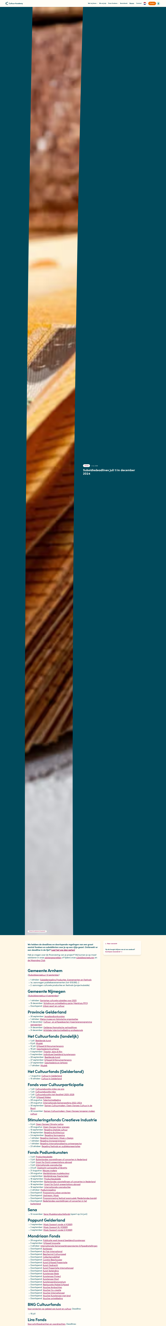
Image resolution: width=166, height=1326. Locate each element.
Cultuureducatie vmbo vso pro (49, 1089)
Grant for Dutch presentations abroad (54, 1162)
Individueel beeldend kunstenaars (59, 1055)
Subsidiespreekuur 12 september (43, 975)
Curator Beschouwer (52, 1260)
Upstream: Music (51, 1196)
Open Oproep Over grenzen (56, 1127)
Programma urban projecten (56, 1193)
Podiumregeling (48, 1190)
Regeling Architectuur (54, 1133)
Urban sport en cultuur (53, 1006)
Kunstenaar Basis (51, 1274)
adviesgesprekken (53, 958)
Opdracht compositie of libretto (52, 1168)
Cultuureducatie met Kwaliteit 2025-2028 (54, 1095)
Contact (139, 3)
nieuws (86, 465)
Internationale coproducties (49, 1165)
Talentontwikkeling (52, 1100)
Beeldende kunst (43, 1041)
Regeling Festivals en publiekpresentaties (61, 1147)
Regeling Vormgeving (55, 1136)
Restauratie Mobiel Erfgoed (56, 1285)
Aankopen (47, 1249)
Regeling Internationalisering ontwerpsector (61, 1144)
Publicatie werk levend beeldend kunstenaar (64, 1241)
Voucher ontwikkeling (53, 1299)
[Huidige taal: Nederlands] (145, 3)
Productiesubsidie (44, 1157)
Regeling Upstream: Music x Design (56, 1138)
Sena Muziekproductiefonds (57, 1214)
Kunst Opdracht (50, 1265)
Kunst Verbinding (51, 1271)
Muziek (39, 1044)
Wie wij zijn (102, 3)
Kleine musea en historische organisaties (59, 1019)
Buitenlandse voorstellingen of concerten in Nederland (61, 1160)
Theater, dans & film (52, 1052)
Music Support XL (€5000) (55, 1227)
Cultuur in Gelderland (52, 1076)
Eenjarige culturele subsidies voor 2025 (58, 1001)
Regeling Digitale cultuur (56, 1130)
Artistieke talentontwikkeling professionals (63, 1030)
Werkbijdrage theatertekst (55, 1176)
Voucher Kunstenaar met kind (57, 1296)
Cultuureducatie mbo (45, 1092)
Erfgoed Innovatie (51, 1243)
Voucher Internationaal (54, 1293)
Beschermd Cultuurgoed (54, 1254)
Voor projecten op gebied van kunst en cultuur (49, 1309)
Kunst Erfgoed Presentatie (55, 1263)
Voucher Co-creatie (52, 1290)
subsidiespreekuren (85, 958)
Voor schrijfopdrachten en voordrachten (46, 1324)
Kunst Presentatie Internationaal (58, 1268)
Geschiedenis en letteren (56, 1063)
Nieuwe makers (50, 1171)
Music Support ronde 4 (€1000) (57, 1225)
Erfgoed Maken (43, 1098)
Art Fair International (52, 1252)
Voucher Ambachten (52, 1288)
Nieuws (132, 3)
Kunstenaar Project (52, 1277)
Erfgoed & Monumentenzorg (50, 1046)
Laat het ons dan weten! (63, 950)
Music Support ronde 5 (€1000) (57, 1230)
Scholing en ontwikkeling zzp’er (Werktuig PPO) (66, 1003)
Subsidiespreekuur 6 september (43, 996)
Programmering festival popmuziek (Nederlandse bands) (70, 1198)
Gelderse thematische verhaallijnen (60, 1028)
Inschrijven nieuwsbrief (112, 952)
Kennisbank (123, 3)
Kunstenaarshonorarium (54, 1282)
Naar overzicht (112, 943)
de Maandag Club (36, 961)
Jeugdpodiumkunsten (55, 1017)
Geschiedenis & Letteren (48, 1049)
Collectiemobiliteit (51, 1257)
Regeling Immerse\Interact (53, 1141)
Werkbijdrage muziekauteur (56, 1174)
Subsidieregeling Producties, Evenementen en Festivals (65, 980)
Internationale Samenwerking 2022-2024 (62, 1103)
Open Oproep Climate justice (49, 1124)
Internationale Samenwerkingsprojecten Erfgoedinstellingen (69, 1246)
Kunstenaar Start (51, 1279)
